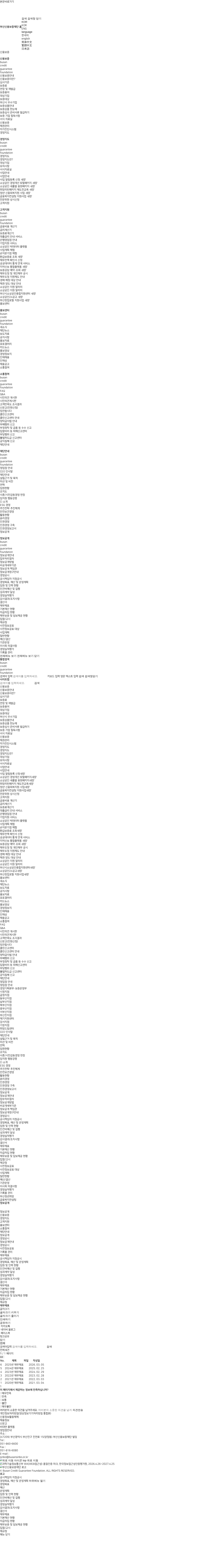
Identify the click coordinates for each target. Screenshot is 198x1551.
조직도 (3, 491)
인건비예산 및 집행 (10, 588)
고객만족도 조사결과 (11, 404)
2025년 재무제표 (14, 1364)
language (27, 31)
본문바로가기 (7, 1)
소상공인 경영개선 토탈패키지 (18, 183)
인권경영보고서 (8, 528)
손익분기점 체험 (8, 253)
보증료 (3, 85)
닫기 (2, 1339)
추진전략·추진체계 (10, 508)
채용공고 (4, 364)
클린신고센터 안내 (9, 417)
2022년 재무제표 (14, 1375)
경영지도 (4, 132)
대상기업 (4, 95)
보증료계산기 (7, 233)
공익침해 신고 (7, 441)
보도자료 (4, 333)
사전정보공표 (7, 625)
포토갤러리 (6, 344)
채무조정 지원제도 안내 (12, 276)
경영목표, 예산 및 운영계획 (14, 582)
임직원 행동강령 (8, 498)
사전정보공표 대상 (9, 629)
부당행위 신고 (7, 434)
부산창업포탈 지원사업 (14, 300)
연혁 (2, 484)
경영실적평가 (7, 595)
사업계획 (4, 632)
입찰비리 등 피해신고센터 (13, 431)
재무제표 (4, 605)
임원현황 (4, 488)
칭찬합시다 (6, 411)
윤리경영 (4, 518)
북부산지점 (6, 1005)
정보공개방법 (7, 562)
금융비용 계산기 (8, 226)
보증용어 (4, 92)
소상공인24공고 (11, 297)
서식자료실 (6, 169)
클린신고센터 (7, 414)
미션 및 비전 (6, 481)
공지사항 (4, 337)
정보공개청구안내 (9, 572)
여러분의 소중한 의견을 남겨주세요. (19, 1410)
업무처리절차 (7, 558)
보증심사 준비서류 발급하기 (14, 112)
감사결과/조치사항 (10, 598)
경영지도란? (6, 159)
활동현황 (4, 515)
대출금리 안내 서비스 (11, 236)
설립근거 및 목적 (9, 478)
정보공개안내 (7, 555)
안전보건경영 (7, 511)
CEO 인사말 (6, 471)
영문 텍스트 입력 (69, 676)
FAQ (2, 391)
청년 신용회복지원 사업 (15, 193)
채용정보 (4, 1420)
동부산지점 (6, 998)
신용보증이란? (7, 79)
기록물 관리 (6, 652)
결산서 (3, 602)
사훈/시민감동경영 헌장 (12, 494)
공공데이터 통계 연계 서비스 (15, 263)
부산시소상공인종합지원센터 (18, 293)
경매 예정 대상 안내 (10, 280)
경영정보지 (6, 354)
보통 (4, 1400)
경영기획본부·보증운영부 (13, 988)
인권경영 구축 (7, 525)
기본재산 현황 (7, 609)
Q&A (2, 394)
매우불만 (6, 1406)
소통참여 (4, 367)
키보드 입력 (53, 676)
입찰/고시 (5, 619)
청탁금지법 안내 (8, 421)
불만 (4, 1403)
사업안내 (4, 172)
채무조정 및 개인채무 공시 (14, 273)
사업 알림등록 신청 (12, 179)
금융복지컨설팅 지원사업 (16, 196)
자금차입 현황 (7, 612)
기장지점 (4, 1025)
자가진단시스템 (8, 129)
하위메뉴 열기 (37, 1480)
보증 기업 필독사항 (10, 115)
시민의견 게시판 (8, 397)
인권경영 (4, 521)
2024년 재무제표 (14, 1368)
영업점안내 (6, 1430)
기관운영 (4, 642)
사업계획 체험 (7, 250)
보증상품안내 (7, 105)
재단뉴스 (4, 330)
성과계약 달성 (7, 592)
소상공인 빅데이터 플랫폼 (13, 246)
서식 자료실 (6, 119)
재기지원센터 (7, 1018)
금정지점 (4, 995)
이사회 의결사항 (8, 645)
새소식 (3, 327)
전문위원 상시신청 (9, 199)
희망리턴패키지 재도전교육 (17, 189)
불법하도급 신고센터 (11, 437)
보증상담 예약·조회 (13, 270)
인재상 (3, 360)
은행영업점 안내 (8, 240)
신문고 (3, 1423)
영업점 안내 (6, 468)
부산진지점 (6, 1015)
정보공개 (4, 531)
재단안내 (4, 444)
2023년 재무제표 (14, 1372)
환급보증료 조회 (11, 256)
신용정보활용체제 (9, 1417)
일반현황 (4, 635)
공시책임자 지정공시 (11, 578)
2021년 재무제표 (14, 1379)
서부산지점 (6, 1012)
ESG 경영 (5, 505)
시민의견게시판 (8, 401)
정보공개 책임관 (8, 568)
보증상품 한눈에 (8, 109)
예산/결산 (5, 639)
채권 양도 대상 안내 (10, 283)
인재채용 (4, 357)
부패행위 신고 (7, 424)
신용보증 (4, 52)
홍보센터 (4, 303)
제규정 (3, 622)
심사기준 (4, 82)
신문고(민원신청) (9, 407)
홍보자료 (4, 340)
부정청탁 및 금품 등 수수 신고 (15, 427)
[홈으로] (2, 1207)
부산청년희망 (7, 1196)
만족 (4, 1396)
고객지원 (4, 203)
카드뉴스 (4, 347)
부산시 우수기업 (8, 102)
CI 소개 (4, 501)
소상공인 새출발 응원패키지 (17, 186)
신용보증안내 (7, 75)
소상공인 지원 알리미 (11, 287)
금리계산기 (6, 230)
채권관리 (4, 126)
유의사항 (4, 166)
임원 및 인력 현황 (9, 585)
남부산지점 (6, 1001)
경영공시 (4, 575)
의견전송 (78, 1410)
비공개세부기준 (8, 565)
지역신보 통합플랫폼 (13, 266)
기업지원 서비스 (8, 243)
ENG (24, 28)
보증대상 (4, 99)
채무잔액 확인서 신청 (11, 260)
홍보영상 (4, 350)
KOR (24, 21)
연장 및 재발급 (7, 89)
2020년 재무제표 (14, 1382)
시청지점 (4, 991)
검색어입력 (6, 1346)
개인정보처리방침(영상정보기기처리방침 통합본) (25, 1413)
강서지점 (4, 1022)
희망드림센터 (7, 1028)
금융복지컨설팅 (8, 1199)
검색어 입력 (6, 676)
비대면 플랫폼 (7, 1427)
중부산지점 (6, 1008)
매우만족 (6, 1393)
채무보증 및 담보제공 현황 (14, 615)
